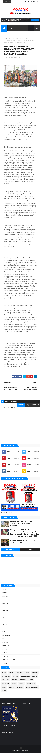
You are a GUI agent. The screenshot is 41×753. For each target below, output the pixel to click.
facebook (35, 405)
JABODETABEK (6, 614)
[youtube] (31, 2)
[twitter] (28, 2)
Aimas (4, 589)
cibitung (5, 610)
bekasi (4, 600)
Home (6, 38)
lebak (4, 631)
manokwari (6, 635)
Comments (30, 549)
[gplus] (37, 2)
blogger (21, 405)
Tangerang (5, 656)
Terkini (4, 663)
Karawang (5, 628)
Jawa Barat (5, 621)
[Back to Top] (21, 748)
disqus (28, 405)
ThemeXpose (24, 750)
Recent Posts (10, 549)
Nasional (5, 642)
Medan (4, 639)
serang (4, 649)
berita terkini (6, 607)
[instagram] (34, 2)
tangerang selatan (8, 660)
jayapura (5, 624)
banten (4, 593)
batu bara (5, 596)
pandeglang (6, 645)
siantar (4, 653)
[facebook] (25, 2)
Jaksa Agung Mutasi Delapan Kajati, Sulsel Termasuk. (23, 541)
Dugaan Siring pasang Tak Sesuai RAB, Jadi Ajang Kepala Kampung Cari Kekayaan (24, 523)
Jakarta (4, 617)
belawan (5, 603)
